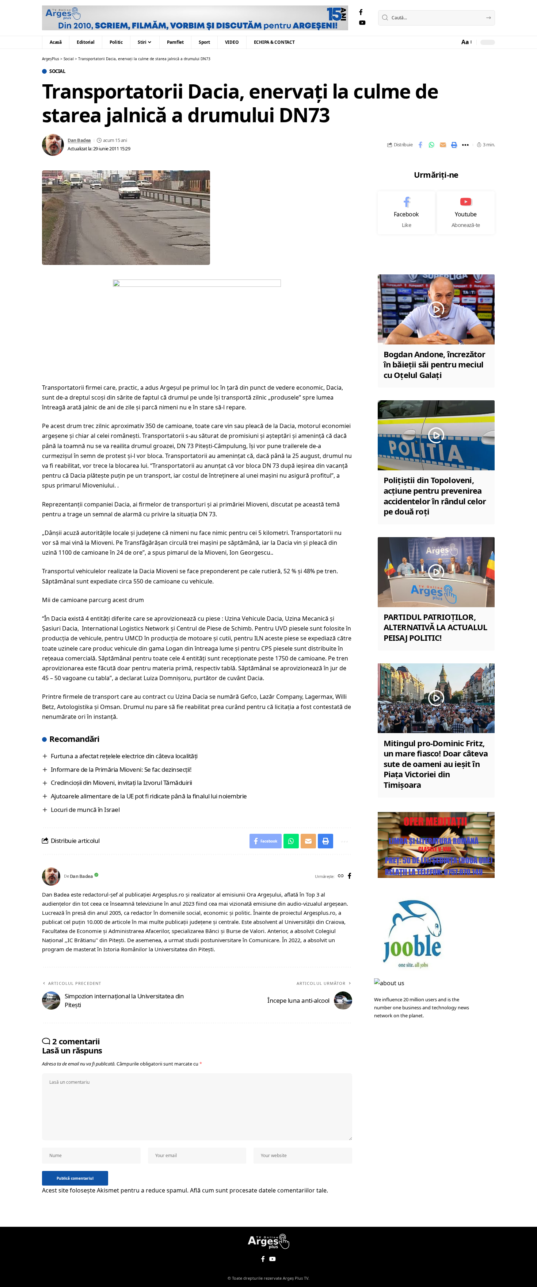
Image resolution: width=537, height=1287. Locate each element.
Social (57, 71)
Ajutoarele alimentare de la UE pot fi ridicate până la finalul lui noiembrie (149, 796)
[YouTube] (362, 23)
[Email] (443, 145)
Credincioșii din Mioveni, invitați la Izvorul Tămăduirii (121, 782)
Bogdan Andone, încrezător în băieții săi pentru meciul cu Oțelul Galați (434, 364)
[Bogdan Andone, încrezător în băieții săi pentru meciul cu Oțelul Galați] (436, 309)
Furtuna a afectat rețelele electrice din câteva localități (124, 756)
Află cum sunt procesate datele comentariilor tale (258, 1190)
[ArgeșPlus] (195, 17)
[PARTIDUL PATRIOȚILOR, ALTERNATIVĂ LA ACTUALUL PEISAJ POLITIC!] (436, 572)
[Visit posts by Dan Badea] (53, 145)
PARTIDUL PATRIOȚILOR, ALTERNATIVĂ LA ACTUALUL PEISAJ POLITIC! (435, 627)
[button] (466, 42)
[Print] (454, 145)
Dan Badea (79, 140)
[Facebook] (361, 12)
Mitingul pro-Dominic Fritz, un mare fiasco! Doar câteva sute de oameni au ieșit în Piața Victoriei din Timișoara (436, 763)
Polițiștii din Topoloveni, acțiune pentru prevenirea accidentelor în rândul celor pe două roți (435, 495)
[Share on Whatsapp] (431, 145)
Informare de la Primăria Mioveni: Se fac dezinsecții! (121, 769)
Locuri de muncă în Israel (85, 809)
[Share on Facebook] (420, 145)
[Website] (340, 876)
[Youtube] (466, 212)
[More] (465, 145)
